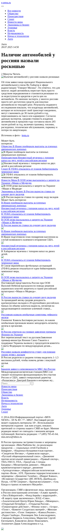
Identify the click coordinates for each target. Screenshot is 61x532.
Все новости (14, 10)
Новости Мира (9, 180)
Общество (13, 13)
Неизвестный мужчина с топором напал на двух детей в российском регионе (27, 159)
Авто (10, 39)
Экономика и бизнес (18, 24)
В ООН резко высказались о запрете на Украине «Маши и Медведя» (30, 181)
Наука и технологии (18, 36)
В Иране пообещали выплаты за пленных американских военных (23, 204)
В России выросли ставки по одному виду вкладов (28, 225)
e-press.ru (6, 2)
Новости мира (15, 22)
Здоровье (12, 27)
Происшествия (15, 16)
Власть (11, 30)
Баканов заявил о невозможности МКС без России (28, 369)
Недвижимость (16, 33)
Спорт (11, 19)
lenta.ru (25, 135)
